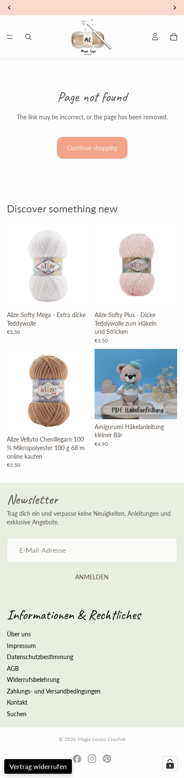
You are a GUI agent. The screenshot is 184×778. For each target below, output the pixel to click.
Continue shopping (92, 147)
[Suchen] (28, 36)
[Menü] (10, 37)
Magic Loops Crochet (101, 739)
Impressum (21, 645)
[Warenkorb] (173, 36)
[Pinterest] (107, 759)
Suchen (17, 713)
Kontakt (17, 702)
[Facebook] (77, 759)
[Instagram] (92, 759)
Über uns (19, 634)
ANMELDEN (92, 577)
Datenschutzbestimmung (40, 656)
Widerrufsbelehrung (33, 679)
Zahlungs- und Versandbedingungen (54, 691)
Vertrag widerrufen (38, 766)
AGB (13, 668)
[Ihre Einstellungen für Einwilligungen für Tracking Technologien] (170, 764)
